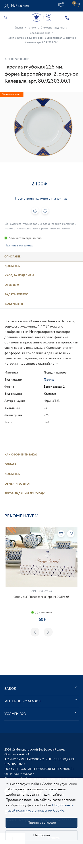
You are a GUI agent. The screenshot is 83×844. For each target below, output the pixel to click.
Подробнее (41, 633)
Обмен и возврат (18, 484)
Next (48, 632)
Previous (35, 632)
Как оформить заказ (21, 455)
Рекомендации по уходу (25, 493)
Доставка (12, 474)
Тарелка (49, 379)
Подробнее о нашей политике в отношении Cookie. (39, 808)
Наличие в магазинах (18, 245)
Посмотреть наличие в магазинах (41, 198)
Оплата (10, 464)
